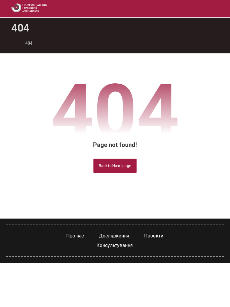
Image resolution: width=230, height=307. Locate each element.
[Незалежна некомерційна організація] (29, 7)
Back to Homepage (115, 166)
